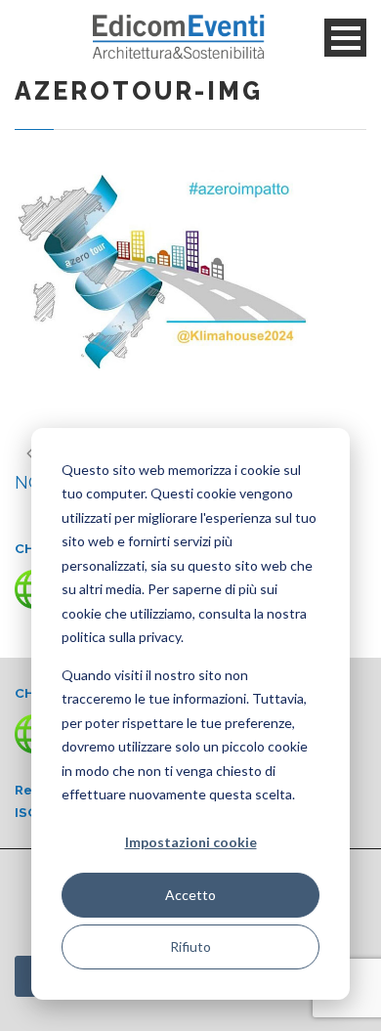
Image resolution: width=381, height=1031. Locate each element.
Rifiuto (190, 946)
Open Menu (345, 38)
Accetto (190, 894)
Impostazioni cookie (191, 842)
